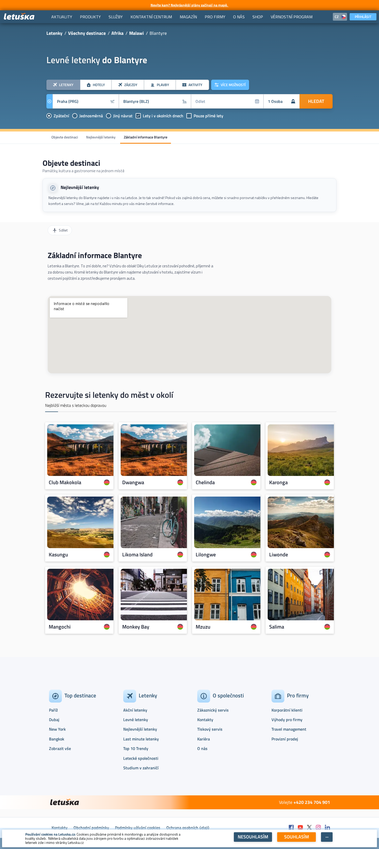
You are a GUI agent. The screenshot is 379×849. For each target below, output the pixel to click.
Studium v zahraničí (141, 768)
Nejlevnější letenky (101, 137)
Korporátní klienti (286, 710)
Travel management (288, 729)
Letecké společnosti (140, 758)
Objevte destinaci (64, 137)
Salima (276, 626)
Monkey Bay (135, 626)
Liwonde (278, 554)
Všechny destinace (87, 33)
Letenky (54, 33)
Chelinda (205, 482)
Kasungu (58, 554)
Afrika (117, 33)
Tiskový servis (210, 729)
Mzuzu (203, 626)
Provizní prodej (284, 739)
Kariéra (203, 739)
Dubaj (54, 719)
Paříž (53, 710)
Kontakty (205, 719)
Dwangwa (133, 482)
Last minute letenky (141, 739)
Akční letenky (135, 710)
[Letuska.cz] (19, 16)
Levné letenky (135, 719)
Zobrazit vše (60, 748)
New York (57, 729)
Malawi (136, 33)
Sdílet (63, 230)
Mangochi (60, 626)
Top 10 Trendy (135, 748)
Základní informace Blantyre (145, 137)
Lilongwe (206, 554)
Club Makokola (65, 482)
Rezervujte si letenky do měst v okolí (109, 395)
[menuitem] (61, 16)
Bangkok (56, 739)
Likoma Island (137, 554)
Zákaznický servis (213, 710)
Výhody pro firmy (286, 719)
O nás (202, 748)
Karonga (278, 482)
